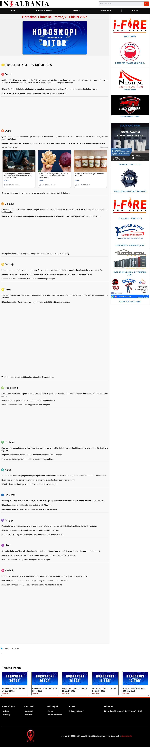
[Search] (146, 4)
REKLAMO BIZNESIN (44, 11)
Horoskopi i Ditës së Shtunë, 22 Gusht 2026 (74, 689)
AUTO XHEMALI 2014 (130, 116)
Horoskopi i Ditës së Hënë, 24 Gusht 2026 (13, 689)
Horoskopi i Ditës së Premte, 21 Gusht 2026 (104, 689)
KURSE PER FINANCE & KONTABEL (130, 63)
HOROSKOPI (14, 648)
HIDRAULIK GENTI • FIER (130, 301)
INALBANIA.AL (126, 736)
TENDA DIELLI (130, 90)
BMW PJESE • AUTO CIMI (130, 164)
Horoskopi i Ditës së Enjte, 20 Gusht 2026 (134, 689)
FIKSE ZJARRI (130, 36)
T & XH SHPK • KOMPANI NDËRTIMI (130, 191)
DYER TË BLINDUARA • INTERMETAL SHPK (130, 273)
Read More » (5, 693)
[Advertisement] (54, 111)
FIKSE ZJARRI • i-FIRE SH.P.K (130, 218)
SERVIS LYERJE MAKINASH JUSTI (130, 245)
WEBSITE (76, 11)
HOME (13, 11)
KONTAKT (135, 11)
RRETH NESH (106, 11)
